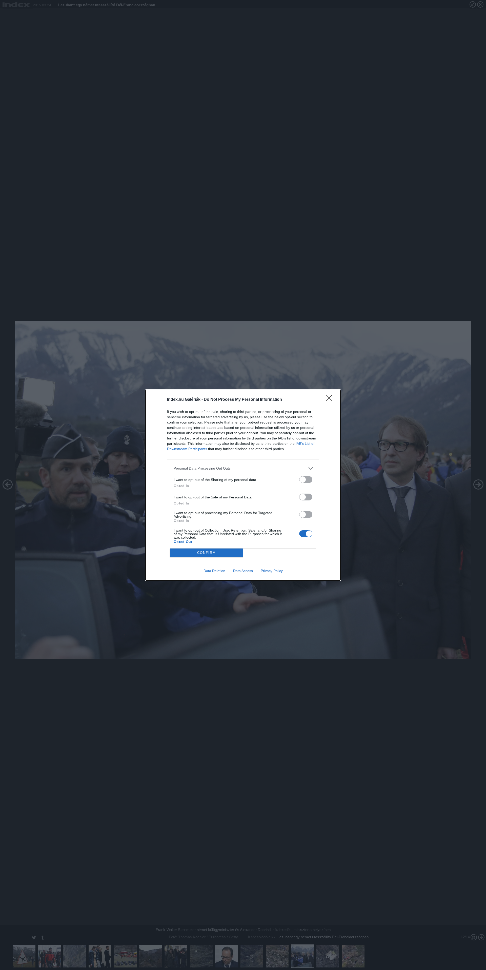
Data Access (243, 571)
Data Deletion (214, 571)
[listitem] (243, 468)
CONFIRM (206, 553)
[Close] (330, 400)
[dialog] (243, 485)
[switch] (305, 479)
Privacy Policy (272, 571)
